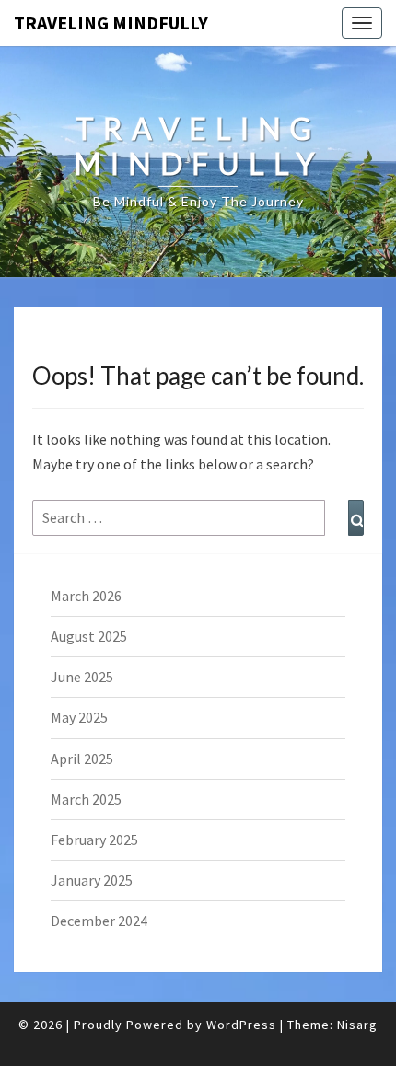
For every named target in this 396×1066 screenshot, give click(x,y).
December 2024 (99, 920)
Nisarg (357, 1024)
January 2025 (92, 880)
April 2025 (82, 758)
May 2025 (79, 717)
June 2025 (82, 676)
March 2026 (86, 595)
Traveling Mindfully (111, 22)
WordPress (241, 1024)
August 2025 (89, 636)
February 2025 (94, 839)
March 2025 (86, 799)
